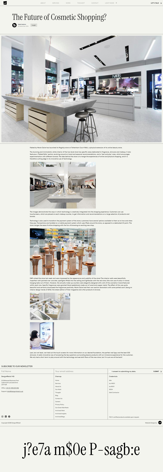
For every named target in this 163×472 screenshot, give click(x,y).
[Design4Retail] (5, 3)
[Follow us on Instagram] (2, 417)
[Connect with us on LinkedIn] (6, 417)
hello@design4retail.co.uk (15, 391)
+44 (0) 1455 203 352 (12, 388)
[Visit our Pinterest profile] (9, 417)
